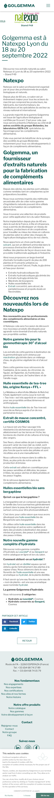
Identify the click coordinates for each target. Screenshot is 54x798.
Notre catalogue (16, 708)
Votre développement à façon (17, 714)
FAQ (9, 735)
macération (9, 357)
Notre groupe (9, 732)
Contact (9, 729)
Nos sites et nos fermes (13, 694)
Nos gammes (17, 711)
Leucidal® (24, 552)
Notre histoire (13, 697)
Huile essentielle (16, 383)
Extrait (11, 286)
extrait (13, 467)
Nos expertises (13, 687)
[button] (11, 622)
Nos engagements (13, 684)
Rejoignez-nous (9, 725)
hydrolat (38, 559)
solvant (7, 244)
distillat (27, 564)
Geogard (39, 552)
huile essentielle (18, 407)
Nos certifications (13, 690)
